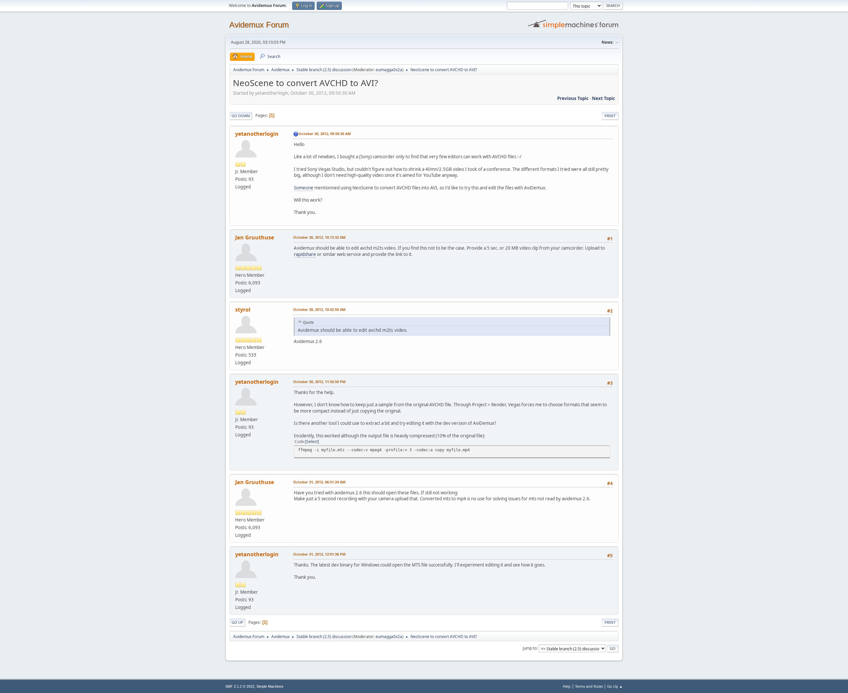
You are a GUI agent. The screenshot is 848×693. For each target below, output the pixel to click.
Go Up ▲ (615, 686)
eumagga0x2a (389, 70)
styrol (242, 309)
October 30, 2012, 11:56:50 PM (319, 381)
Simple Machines (270, 686)
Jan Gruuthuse (254, 237)
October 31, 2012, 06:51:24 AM (319, 481)
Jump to (530, 648)
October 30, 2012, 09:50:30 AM (324, 133)
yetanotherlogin (257, 133)
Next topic (603, 98)
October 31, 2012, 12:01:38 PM (319, 554)
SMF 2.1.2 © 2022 (239, 686)
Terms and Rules (589, 686)
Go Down (241, 115)
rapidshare (305, 254)
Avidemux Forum (259, 24)
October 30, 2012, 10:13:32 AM (319, 237)
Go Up (237, 622)
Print (610, 115)
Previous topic (573, 98)
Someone (303, 188)
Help (567, 686)
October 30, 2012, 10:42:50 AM (319, 309)
